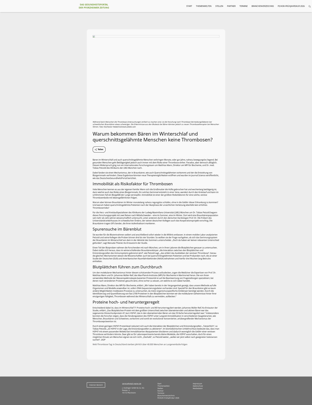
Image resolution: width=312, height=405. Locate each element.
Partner (231, 6)
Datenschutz (198, 386)
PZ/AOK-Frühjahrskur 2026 (291, 6)
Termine (243, 6)
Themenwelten (203, 6)
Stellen (219, 6)
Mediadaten (198, 388)
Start (189, 6)
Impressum (197, 383)
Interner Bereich (96, 385)
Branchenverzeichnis (263, 6)
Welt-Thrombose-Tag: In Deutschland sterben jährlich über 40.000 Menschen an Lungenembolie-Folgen (140, 344)
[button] (310, 6)
